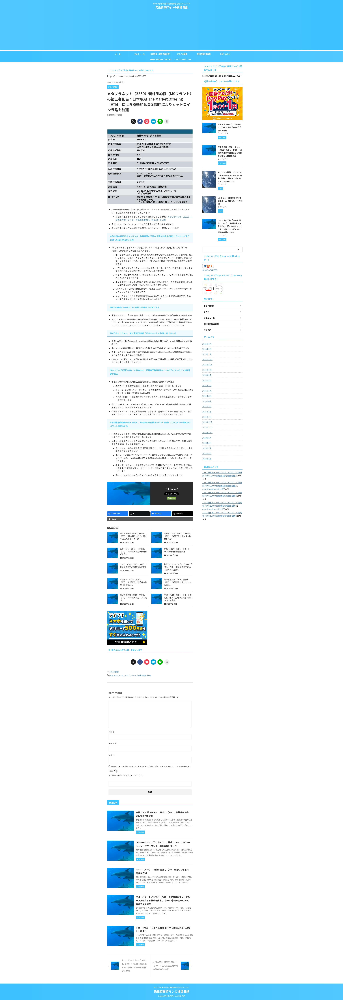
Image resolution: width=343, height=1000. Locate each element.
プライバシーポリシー (182, 59)
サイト (111, 755)
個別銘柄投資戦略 (204, 54)
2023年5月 (206, 458)
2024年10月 (207, 370)
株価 (149, 675)
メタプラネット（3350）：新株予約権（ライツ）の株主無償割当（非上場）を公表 (153, 218)
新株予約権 (141, 675)
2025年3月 (206, 343)
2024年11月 (207, 364)
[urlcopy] (166, 121)
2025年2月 (206, 349)
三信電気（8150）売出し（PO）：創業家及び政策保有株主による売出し (133, 582)
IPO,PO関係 (182, 54)
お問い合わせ (225, 54)
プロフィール (139, 54)
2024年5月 (206, 396)
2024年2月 (206, 411)
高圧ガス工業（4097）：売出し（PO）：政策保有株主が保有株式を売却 (177, 536)
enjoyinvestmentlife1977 (213, 489)
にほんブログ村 (209, 269)
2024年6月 (206, 390)
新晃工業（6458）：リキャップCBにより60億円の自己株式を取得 (229, 127)
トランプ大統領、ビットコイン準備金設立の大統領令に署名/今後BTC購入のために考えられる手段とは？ (230, 177)
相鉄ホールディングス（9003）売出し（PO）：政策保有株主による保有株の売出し (178, 567)
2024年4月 (206, 401)
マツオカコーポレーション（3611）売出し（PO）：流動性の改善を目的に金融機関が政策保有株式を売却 (230, 151)
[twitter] (133, 121)
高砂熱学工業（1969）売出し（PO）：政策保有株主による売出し (133, 598)
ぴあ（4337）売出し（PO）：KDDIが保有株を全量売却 (177, 550)
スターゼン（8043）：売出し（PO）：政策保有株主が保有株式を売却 (133, 552)
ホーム (117, 54)
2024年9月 (206, 375)
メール (112, 743)
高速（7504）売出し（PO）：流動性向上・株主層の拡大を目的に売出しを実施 (178, 598)
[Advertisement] (171, 31)
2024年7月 (206, 385)
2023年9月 (206, 437)
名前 (112, 732)
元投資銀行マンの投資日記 (171, 7)
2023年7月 (206, 448)
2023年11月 (207, 427)
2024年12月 (207, 359)
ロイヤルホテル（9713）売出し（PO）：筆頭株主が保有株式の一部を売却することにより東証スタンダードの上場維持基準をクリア (230, 226)
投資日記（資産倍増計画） (160, 54)
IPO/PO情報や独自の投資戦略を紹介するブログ (171, 987)
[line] (160, 121)
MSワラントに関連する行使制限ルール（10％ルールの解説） (230, 200)
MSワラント (118, 675)
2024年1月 (206, 417)
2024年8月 (206, 380)
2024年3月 (206, 406)
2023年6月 (206, 453)
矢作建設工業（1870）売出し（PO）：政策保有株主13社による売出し (177, 582)
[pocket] (146, 121)
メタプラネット (130, 675)
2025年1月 (206, 354)
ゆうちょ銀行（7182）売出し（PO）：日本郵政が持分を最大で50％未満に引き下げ (133, 536)
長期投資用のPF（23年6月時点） (160, 60)
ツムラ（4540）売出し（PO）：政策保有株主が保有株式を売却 (133, 565)
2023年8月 (206, 443)
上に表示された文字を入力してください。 (126, 775)
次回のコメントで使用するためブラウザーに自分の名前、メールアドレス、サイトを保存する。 (151, 766)
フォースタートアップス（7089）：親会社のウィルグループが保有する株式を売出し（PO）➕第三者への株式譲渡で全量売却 (163, 900)
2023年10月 (207, 432)
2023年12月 (207, 422)
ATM (111, 675)
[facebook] (140, 121)
